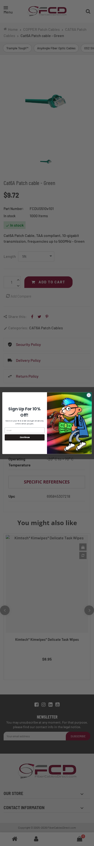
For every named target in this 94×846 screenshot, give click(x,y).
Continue (25, 437)
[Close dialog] (89, 395)
